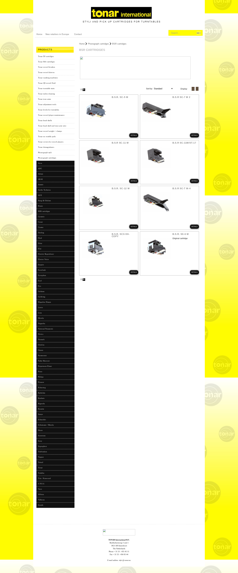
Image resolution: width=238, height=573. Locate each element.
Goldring (41, 297)
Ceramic (41, 217)
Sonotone (42, 436)
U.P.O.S (41, 484)
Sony (40, 441)
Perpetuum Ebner (45, 366)
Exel (40, 281)
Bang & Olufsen (44, 201)
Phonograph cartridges (47, 158)
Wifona (41, 494)
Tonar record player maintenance (51, 115)
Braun (40, 206)
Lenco (40, 307)
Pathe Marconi (44, 361)
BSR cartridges (119, 44)
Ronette (41, 409)
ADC (40, 168)
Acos (40, 163)
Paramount (42, 355)
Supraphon (42, 446)
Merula (41, 318)
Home (82, 44)
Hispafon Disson (44, 302)
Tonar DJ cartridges (46, 56)
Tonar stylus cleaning (46, 94)
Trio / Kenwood (44, 478)
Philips (40, 377)
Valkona (41, 500)
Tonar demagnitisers (46, 147)
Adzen (40, 174)
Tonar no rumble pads (47, 136)
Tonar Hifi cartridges (46, 62)
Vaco (40, 489)
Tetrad (40, 462)
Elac (39, 249)
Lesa (40, 313)
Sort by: (149, 89)
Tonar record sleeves (46, 72)
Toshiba (41, 473)
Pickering (42, 387)
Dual (40, 238)
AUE (40, 195)
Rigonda (41, 403)
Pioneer (41, 382)
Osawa (40, 350)
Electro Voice (43, 259)
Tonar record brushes (46, 67)
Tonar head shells (45, 120)
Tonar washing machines (48, 78)
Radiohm (41, 393)
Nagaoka (41, 323)
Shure (40, 430)
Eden (40, 243)
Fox (39, 286)
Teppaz (41, 457)
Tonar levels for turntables (48, 110)
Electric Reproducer (46, 254)
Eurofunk (42, 270)
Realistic (41, 398)
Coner (40, 222)
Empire (41, 265)
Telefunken (42, 452)
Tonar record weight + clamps (50, 131)
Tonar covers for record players (50, 142)
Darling (41, 233)
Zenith (40, 505)
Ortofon (41, 345)
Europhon (42, 275)
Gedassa (41, 291)
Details (134, 135)
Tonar (40, 468)
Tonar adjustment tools (47, 104)
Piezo (40, 371)
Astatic (40, 184)
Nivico (40, 334)
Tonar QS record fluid (47, 83)
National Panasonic (45, 329)
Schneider (42, 420)
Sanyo (40, 414)
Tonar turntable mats (46, 88)
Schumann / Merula (46, 425)
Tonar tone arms (44, 99)
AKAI (40, 179)
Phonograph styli (45, 152)
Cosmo (41, 227)
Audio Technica (44, 190)
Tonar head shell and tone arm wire (52, 126)
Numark (41, 339)
